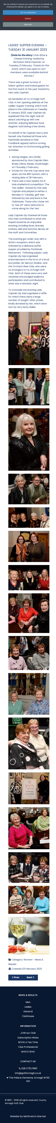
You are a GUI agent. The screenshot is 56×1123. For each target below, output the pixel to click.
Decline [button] (28, 18)
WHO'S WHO (28, 1051)
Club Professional (28, 1047)
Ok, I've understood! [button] (28, 12)
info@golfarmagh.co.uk (28, 1073)
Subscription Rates (28, 1037)
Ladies (28, 1007)
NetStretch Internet (34, 1116)
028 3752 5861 (29, 1068)
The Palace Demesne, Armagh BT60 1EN (29, 1079)
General (28, 1011)
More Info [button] (28, 24)
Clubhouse (28, 1016)
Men (28, 1002)
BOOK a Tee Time (28, 1042)
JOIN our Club (28, 1033)
